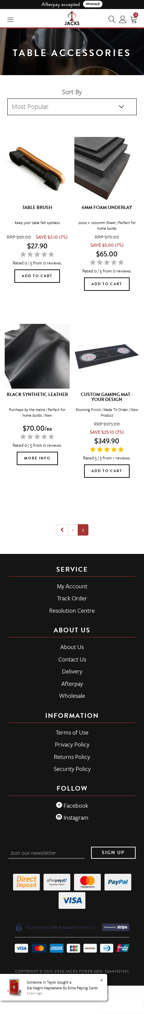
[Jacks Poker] (72, 16)
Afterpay (72, 683)
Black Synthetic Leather (37, 394)
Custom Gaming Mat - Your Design (107, 397)
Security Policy (72, 768)
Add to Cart (37, 276)
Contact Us (72, 659)
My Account (72, 586)
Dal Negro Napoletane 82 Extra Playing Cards (62, 988)
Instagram (75, 817)
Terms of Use (72, 732)
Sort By (72, 91)
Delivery (72, 671)
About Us (72, 646)
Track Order (72, 598)
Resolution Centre (72, 610)
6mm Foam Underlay (107, 207)
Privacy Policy (72, 744)
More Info (37, 458)
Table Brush (37, 207)
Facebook (75, 805)
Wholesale (72, 695)
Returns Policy (72, 756)
